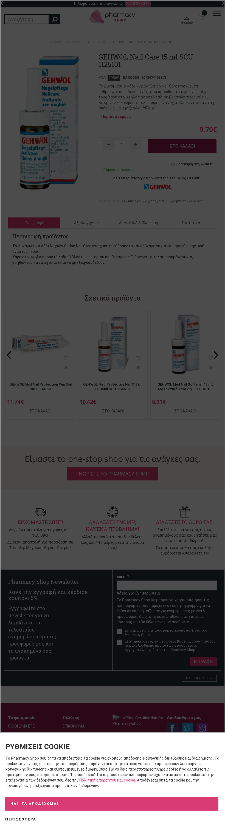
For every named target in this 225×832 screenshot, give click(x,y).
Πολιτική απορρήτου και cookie (107, 780)
